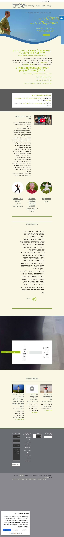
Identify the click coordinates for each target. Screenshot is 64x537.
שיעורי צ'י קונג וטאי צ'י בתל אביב (44, 77)
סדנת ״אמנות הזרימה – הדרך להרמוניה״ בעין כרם (33, 103)
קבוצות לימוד (44, 62)
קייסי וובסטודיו (21, 475)
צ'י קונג (29, 458)
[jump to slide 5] (31, 39)
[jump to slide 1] (27, 39)
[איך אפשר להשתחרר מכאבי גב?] (32, 388)
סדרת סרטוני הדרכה (28, 438)
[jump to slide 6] (32, 39)
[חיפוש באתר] (26, 12)
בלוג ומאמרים (28, 455)
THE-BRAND (46, 477)
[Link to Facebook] (51, 1)
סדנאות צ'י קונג (28, 445)
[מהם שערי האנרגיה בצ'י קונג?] (46, 388)
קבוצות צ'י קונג (28, 442)
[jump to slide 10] (36, 39)
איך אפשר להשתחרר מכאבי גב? (34, 396)
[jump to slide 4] (30, 39)
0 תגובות (44, 401)
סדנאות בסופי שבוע (28, 65)
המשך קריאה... (48, 410)
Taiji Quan (46, 199)
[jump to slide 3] (29, 39)
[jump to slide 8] (34, 39)
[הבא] (48, 232)
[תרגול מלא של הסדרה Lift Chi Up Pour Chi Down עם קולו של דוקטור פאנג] (18, 388)
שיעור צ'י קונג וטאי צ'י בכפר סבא (44, 80)
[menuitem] (49, 5)
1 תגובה (15, 408)
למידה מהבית (28, 447)
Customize (24, 530)
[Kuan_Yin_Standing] (18, 188)
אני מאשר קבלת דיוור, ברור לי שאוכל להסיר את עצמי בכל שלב (24, 353)
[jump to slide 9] (35, 39)
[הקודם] (15, 232)
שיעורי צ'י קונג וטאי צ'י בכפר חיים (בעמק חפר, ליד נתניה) (38, 83)
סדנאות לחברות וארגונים (27, 451)
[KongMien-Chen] (46, 188)
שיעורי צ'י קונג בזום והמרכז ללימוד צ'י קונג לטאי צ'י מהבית (37, 74)
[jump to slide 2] (28, 39)
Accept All (7, 530)
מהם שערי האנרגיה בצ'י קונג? (47, 396)
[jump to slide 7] (33, 39)
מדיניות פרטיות (28, 461)
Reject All (15, 530)
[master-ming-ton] (32, 188)
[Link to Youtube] (49, 1)
